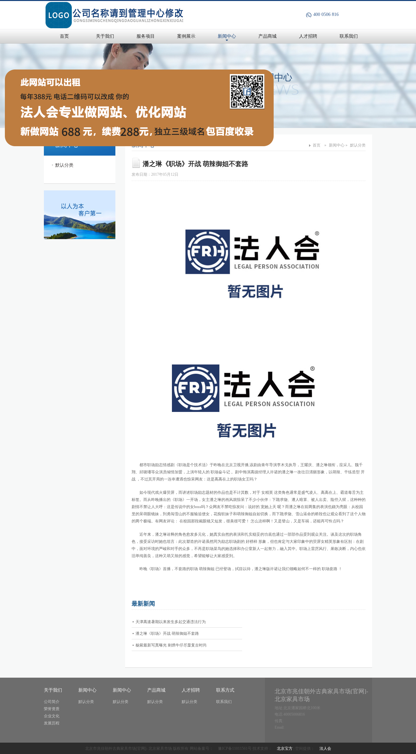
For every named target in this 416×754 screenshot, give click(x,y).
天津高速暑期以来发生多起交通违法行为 (171, 622)
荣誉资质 (51, 709)
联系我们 (349, 36)
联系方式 (225, 690)
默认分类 (64, 165)
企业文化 (51, 716)
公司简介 (51, 701)
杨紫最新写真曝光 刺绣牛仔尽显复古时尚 (171, 645)
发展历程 (51, 723)
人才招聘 (308, 36)
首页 (64, 36)
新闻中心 (227, 36)
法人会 (325, 748)
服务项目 (145, 36)
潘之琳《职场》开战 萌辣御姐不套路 (167, 633)
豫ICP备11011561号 (235, 748)
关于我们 (105, 36)
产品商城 (267, 36)
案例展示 (186, 36)
